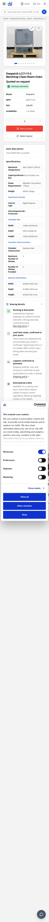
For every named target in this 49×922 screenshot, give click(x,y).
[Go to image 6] (27, 63)
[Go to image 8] (31, 63)
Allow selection (24, 506)
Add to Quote (26, 128)
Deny (24, 515)
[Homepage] (10, 3)
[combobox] (24, 12)
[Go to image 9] (34, 63)
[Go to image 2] (18, 63)
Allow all (24, 497)
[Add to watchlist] (39, 28)
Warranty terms (20, 326)
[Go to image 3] (21, 63)
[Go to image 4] (23, 63)
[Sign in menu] (44, 4)
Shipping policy (20, 376)
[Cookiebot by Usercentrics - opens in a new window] (34, 405)
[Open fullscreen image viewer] (24, 42)
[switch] (42, 460)
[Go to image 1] (15, 63)
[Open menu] (4, 3)
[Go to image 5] (25, 63)
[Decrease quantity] (9, 121)
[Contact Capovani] (41, 914)
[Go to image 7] (29, 63)
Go (44, 12)
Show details (34, 488)
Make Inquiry (26, 136)
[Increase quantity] (40, 121)
